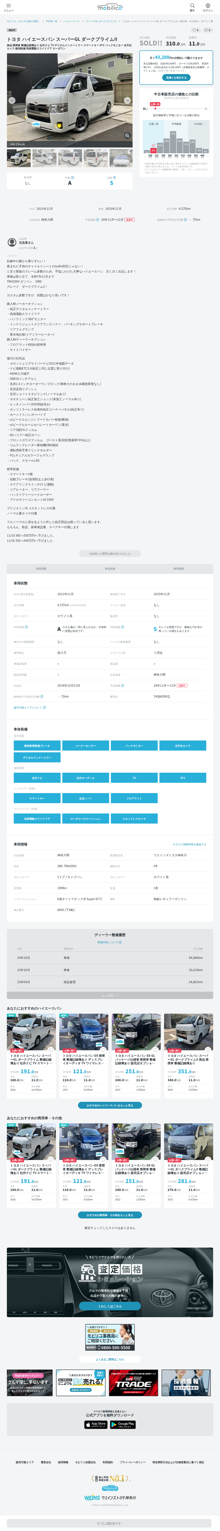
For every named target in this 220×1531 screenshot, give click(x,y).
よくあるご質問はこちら (110, 1359)
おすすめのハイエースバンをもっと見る (110, 1105)
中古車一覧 (52, 21)
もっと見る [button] (108, 995)
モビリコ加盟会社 (85, 1462)
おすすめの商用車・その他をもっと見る (110, 1215)
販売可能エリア (25, 1462)
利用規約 (108, 1462)
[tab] (41, 569)
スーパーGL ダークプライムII (101, 21)
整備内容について (108, 942)
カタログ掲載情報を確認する (189, 844)
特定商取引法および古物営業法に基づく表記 (178, 1462)
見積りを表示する (176, 77)
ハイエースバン (71, 21)
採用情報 (63, 1462)
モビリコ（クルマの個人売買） (23, 21)
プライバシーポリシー (133, 1462)
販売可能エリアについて (28, 707)
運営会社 (46, 1462)
